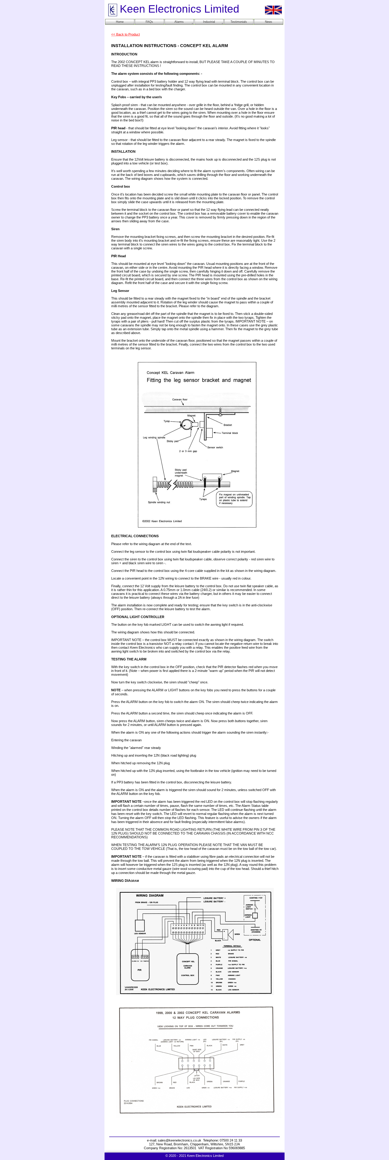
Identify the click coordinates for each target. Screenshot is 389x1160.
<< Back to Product (125, 34)
